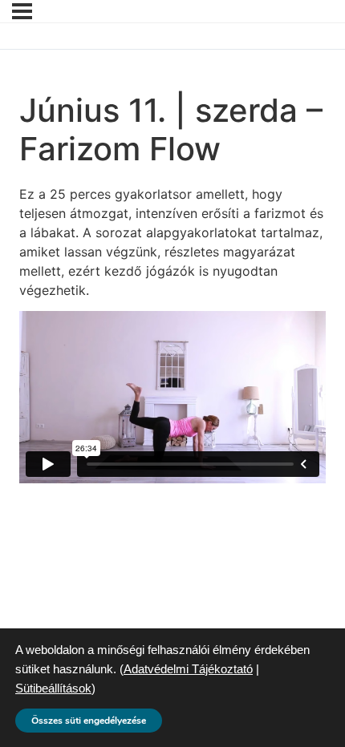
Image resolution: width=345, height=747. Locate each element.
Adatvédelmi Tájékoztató (188, 669)
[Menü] (22, 11)
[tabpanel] (172, 333)
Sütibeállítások (53, 688)
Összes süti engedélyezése (88, 720)
